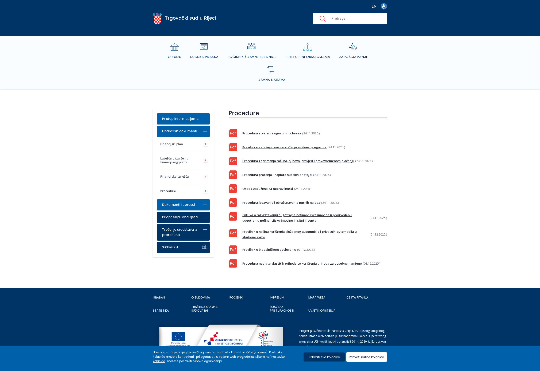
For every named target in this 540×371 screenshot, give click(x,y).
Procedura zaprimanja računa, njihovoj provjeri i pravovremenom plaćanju (298, 161)
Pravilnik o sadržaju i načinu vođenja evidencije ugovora (284, 147)
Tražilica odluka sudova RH (204, 309)
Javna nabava (272, 79)
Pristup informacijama (307, 56)
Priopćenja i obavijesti (180, 217)
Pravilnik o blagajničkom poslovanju (269, 249)
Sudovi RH (170, 247)
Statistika (161, 310)
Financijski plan (171, 144)
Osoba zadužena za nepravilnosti (267, 188)
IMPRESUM (277, 297)
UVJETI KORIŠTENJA (321, 310)
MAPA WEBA (316, 297)
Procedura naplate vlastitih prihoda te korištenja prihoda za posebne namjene (302, 263)
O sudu (174, 56)
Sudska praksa (204, 56)
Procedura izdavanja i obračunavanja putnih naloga (281, 202)
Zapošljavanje (353, 56)
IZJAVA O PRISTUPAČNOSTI (282, 309)
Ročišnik (236, 297)
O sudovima (200, 297)
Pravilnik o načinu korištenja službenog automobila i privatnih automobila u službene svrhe (299, 234)
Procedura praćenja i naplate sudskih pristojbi (277, 175)
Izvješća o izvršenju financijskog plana (174, 160)
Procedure (168, 191)
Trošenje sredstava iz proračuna (179, 232)
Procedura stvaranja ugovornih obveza (271, 133)
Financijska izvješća (174, 176)
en (374, 6)
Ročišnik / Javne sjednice (252, 56)
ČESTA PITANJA (357, 297)
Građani (159, 297)
